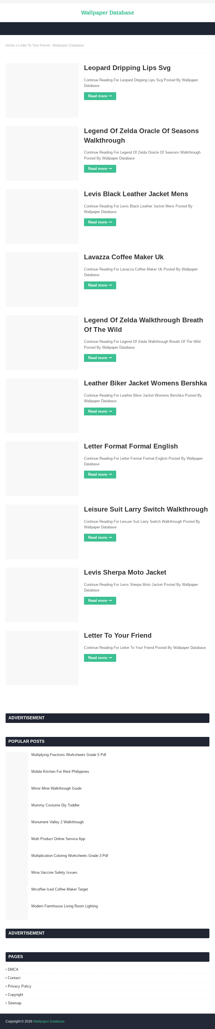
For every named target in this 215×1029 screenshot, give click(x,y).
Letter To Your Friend (118, 635)
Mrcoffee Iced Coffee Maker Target (59, 889)
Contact (14, 978)
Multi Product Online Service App (58, 839)
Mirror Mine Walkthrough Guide (56, 788)
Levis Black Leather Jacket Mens (136, 194)
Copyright (15, 995)
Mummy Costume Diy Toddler (55, 805)
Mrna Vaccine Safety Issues (54, 872)
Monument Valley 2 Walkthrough (57, 822)
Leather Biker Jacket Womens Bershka (145, 383)
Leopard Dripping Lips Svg (127, 67)
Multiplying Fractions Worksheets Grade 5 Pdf (68, 755)
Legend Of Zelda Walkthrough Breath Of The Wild (143, 324)
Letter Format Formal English (131, 446)
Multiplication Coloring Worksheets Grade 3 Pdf (69, 856)
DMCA (13, 969)
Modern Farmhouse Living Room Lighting (64, 906)
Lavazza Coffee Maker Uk (123, 257)
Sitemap (14, 1003)
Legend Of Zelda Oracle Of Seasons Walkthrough (141, 135)
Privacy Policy (19, 986)
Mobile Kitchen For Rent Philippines (60, 771)
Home (10, 45)
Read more (97, 96)
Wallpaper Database (107, 13)
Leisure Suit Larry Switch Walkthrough (146, 509)
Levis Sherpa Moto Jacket (125, 572)
